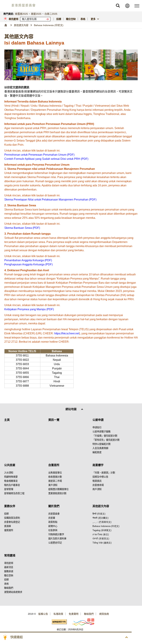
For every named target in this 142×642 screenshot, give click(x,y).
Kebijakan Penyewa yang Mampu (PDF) (29, 309)
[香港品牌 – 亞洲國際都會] (81, 622)
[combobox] (95, 19)
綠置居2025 (21, 13)
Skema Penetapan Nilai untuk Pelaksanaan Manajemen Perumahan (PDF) (50, 199)
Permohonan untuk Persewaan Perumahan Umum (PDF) (39, 154)
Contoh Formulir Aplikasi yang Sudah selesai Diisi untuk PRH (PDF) (46, 158)
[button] (117, 5)
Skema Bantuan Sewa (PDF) (22, 227)
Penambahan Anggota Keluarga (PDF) (28, 260)
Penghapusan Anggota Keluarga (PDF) (28, 264)
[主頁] (6, 25)
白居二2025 (51, 13)
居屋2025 (36, 13)
